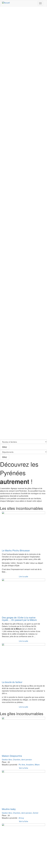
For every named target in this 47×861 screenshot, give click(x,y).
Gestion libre (7, 759)
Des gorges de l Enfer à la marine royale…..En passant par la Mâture (19, 619)
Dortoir (35, 813)
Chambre (16, 759)
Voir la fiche (23, 768)
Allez (4, 446)
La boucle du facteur (12, 682)
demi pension (26, 759)
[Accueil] (6, 2)
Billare (37, 764)
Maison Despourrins (12, 755)
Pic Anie (22, 764)
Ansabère (30, 764)
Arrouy (21, 818)
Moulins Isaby (9, 809)
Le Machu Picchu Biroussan (16, 550)
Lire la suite (23, 576)
